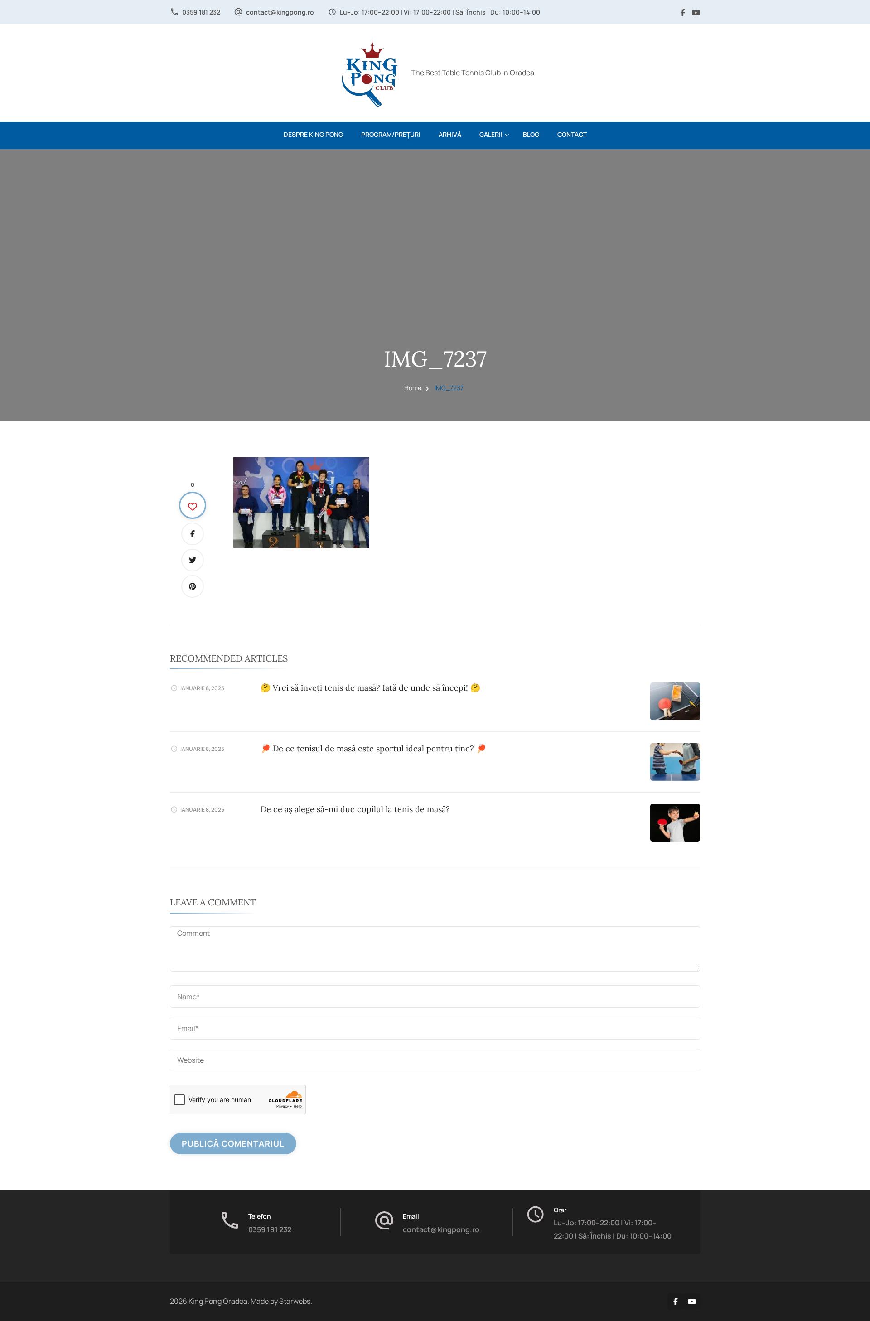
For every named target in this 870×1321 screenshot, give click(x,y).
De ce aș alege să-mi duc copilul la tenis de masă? (355, 809)
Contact (572, 134)
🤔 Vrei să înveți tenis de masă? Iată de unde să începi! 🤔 (370, 687)
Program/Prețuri (390, 134)
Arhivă (450, 134)
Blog (531, 134)
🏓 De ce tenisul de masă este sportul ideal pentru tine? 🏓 (373, 748)
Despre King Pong (313, 134)
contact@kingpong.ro (280, 12)
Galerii (491, 134)
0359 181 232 (201, 12)
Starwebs (294, 1301)
